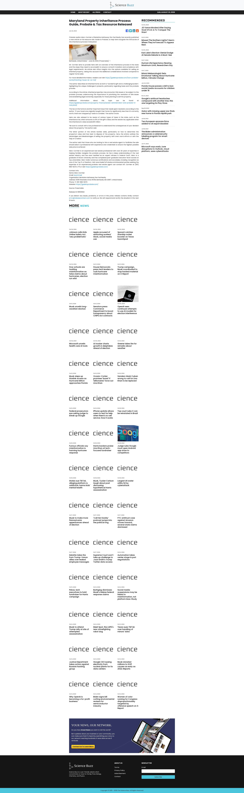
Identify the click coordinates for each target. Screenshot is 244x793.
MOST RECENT (83, 12)
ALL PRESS (96, 12)
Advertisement (120, 773)
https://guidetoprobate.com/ (96, 167)
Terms (116, 767)
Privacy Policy (119, 770)
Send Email (78, 175)
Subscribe (158, 777)
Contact (117, 776)
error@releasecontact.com (79, 198)
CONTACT (107, 12)
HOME (73, 12)
